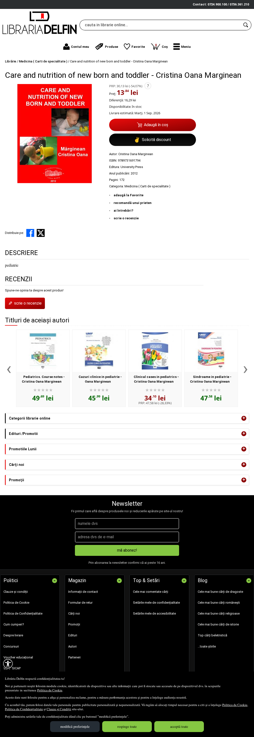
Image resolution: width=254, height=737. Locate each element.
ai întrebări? (123, 210)
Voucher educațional (18, 657)
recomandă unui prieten (133, 203)
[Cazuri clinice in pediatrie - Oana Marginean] (99, 350)
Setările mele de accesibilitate (154, 613)
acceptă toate (179, 726)
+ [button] (243, 418)
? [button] (148, 85)
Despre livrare (13, 635)
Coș (161, 46)
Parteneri (74, 657)
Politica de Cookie (49, 690)
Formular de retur (80, 602)
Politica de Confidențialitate (24, 709)
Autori (72, 646)
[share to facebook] (30, 233)
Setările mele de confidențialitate (156, 602)
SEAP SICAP (12, 668)
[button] (182, 46)
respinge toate (127, 726)
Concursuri (11, 646)
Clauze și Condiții (59, 709)
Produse (111, 47)
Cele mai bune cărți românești (219, 602)
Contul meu (80, 47)
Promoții (74, 624)
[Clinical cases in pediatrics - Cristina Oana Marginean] (155, 350)
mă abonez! (127, 550)
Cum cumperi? (13, 624)
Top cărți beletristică (212, 635)
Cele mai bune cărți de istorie (218, 624)
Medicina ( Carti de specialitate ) (147, 186)
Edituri (72, 635)
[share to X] (41, 233)
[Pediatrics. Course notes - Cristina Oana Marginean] (42, 350)
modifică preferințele (75, 726)
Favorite (138, 47)
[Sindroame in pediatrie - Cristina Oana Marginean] (211, 350)
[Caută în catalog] (246, 25)
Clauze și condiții (15, 592)
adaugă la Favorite (128, 195)
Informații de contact (83, 592)
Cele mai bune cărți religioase (219, 613)
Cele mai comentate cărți (150, 592)
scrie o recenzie (126, 218)
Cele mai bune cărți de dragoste (220, 592)
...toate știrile (207, 646)
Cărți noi (74, 613)
